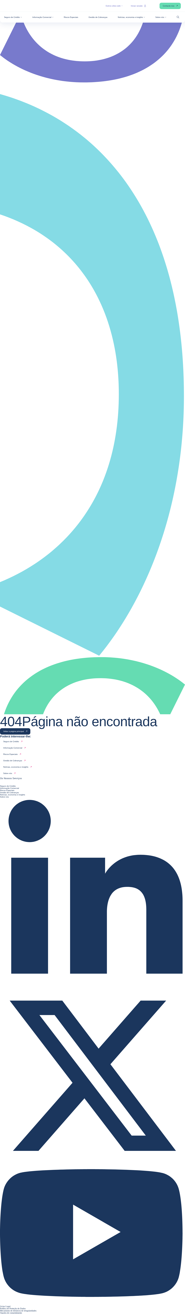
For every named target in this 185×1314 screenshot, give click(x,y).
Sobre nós (4, 797)
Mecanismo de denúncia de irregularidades (18, 1311)
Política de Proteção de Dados (13, 1308)
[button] (13, 17)
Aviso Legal (5, 1306)
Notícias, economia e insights (12, 795)
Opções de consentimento (11, 1313)
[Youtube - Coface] (92, 1304)
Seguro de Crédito (8, 786)
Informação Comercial (9, 788)
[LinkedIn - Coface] (92, 982)
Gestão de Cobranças (9, 792)
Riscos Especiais (7, 790)
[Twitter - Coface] (92, 1167)
